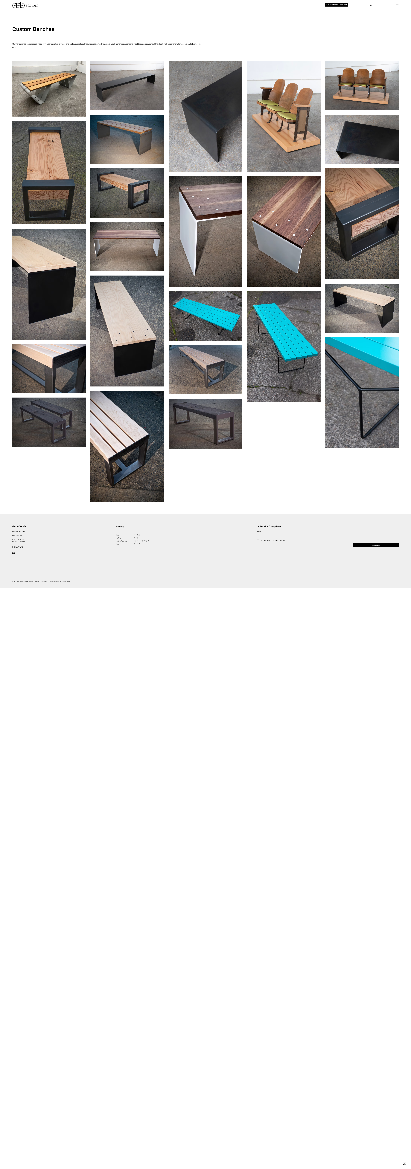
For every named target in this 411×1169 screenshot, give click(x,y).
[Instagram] (13, 553)
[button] (336, 5)
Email (259, 531)
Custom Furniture (121, 541)
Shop (117, 544)
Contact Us (137, 544)
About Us (137, 535)
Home (117, 535)
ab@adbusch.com (18, 532)
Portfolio (118, 538)
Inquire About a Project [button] (141, 541)
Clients (136, 538)
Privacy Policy (66, 581)
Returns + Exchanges (41, 581)
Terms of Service (54, 581)
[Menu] (397, 4)
